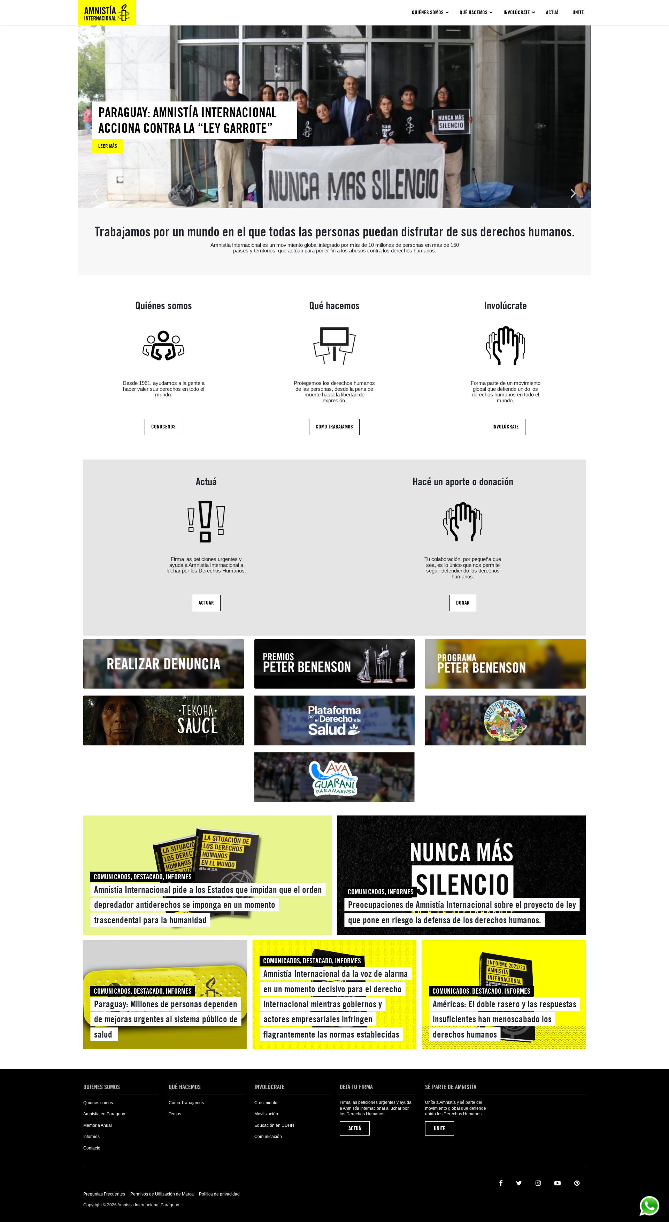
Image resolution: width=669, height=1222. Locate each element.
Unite (578, 12)
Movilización (266, 1113)
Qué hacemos (473, 12)
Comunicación (268, 1136)
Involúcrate (516, 12)
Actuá (552, 12)
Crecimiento (265, 1102)
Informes (91, 1136)
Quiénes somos (428, 12)
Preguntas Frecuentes (104, 1194)
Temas (175, 1113)
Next (573, 192)
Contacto (91, 1148)
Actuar (206, 603)
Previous (95, 192)
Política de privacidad (219, 1194)
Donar (463, 603)
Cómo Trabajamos (186, 1102)
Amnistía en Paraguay (104, 1113)
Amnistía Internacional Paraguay (107, 12)
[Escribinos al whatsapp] (649, 1205)
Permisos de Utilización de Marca (162, 1194)
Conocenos (163, 427)
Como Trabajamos (334, 427)
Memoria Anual (97, 1125)
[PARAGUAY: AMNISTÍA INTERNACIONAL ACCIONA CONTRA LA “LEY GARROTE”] (194, 127)
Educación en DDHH (274, 1125)
